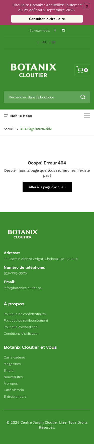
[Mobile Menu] (87, 115)
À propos (11, 383)
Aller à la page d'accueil (47, 187)
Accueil (9, 129)
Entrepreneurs (15, 396)
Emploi (9, 370)
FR (45, 42)
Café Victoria (14, 390)
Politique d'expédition (21, 327)
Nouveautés (13, 377)
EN (53, 42)
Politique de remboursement (26, 320)
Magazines (12, 364)
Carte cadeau (14, 357)
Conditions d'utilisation (22, 333)
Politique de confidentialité (25, 314)
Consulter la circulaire (47, 19)
